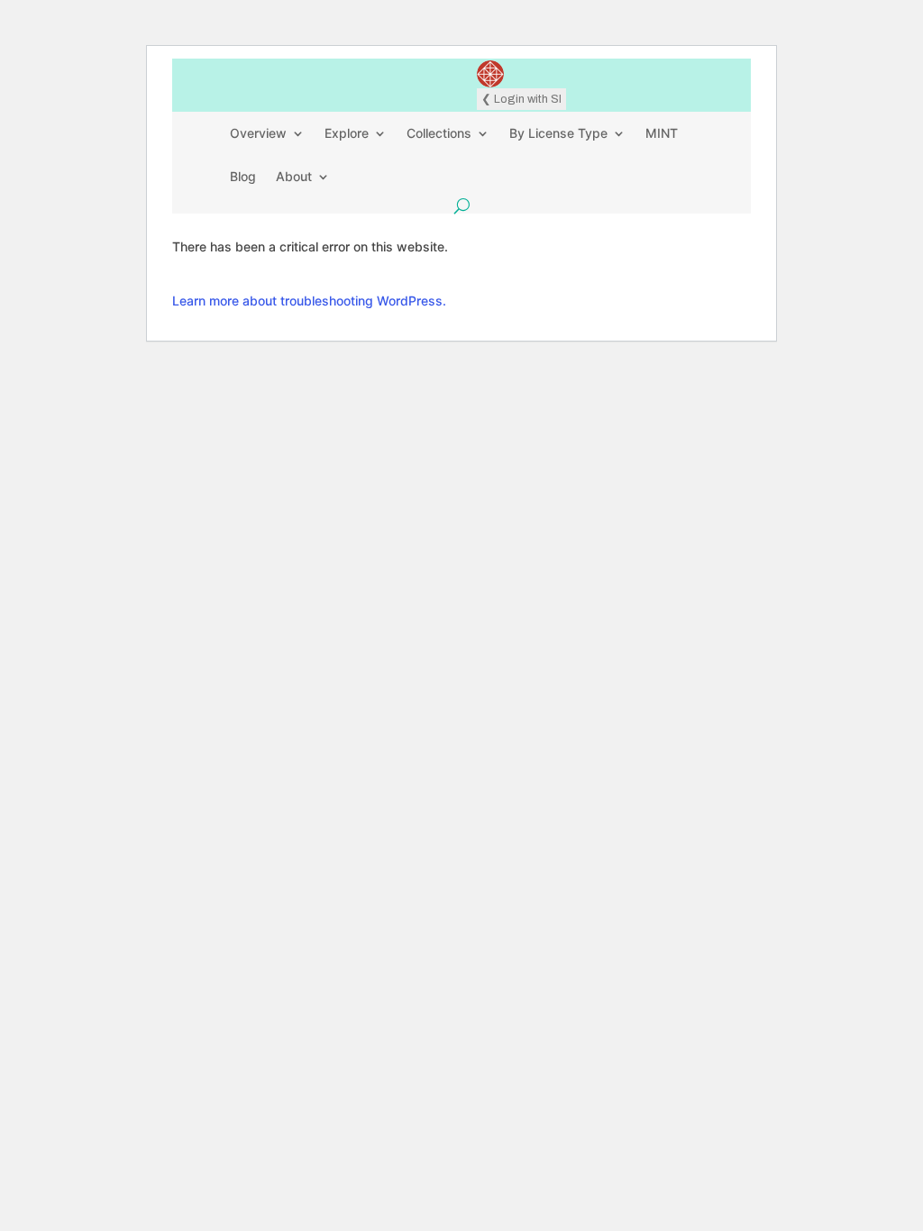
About (294, 176)
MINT (661, 133)
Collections (439, 133)
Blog (243, 176)
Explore (346, 133)
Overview (258, 133)
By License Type (558, 133)
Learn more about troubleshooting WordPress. (309, 300)
